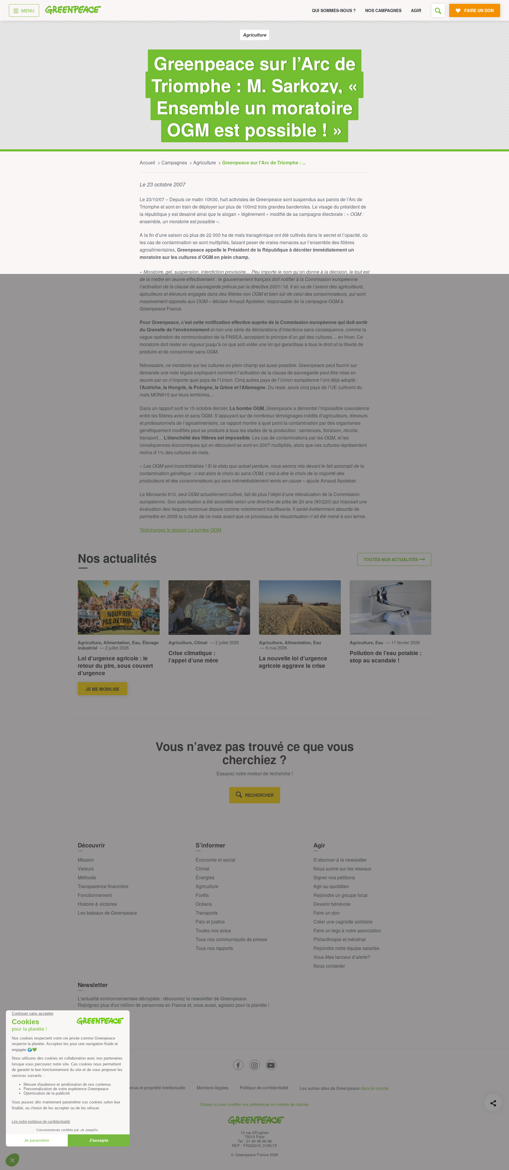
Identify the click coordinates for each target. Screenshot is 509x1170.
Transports (207, 912)
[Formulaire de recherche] (438, 10)
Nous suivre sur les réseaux (342, 868)
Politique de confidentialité (264, 1087)
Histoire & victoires (97, 903)
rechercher (259, 795)
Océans (204, 903)
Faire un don (326, 912)
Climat (202, 868)
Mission (86, 859)
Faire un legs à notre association (347, 930)
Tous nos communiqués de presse (231, 939)
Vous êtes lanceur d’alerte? (341, 956)
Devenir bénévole (332, 903)
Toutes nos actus (213, 930)
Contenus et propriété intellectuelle (152, 1087)
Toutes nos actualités (390, 559)
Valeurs (86, 868)
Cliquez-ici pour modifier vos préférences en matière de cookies (254, 1104)
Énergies (205, 877)
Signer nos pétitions (334, 877)
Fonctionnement (95, 895)
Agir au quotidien (331, 886)
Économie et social (215, 859)
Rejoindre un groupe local (340, 895)
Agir (416, 10)
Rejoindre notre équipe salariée (346, 948)
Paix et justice (210, 921)
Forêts (202, 895)
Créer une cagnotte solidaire (343, 921)
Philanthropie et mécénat (339, 939)
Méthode (87, 877)
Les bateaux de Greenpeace (107, 912)
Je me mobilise (102, 689)
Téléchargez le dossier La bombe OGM (180, 529)
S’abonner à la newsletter (340, 859)
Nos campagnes (383, 10)
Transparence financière (103, 886)
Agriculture (207, 886)
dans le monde (375, 1088)
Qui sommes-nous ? (334, 10)
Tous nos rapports (214, 948)
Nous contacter (329, 965)
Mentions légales (212, 1087)
